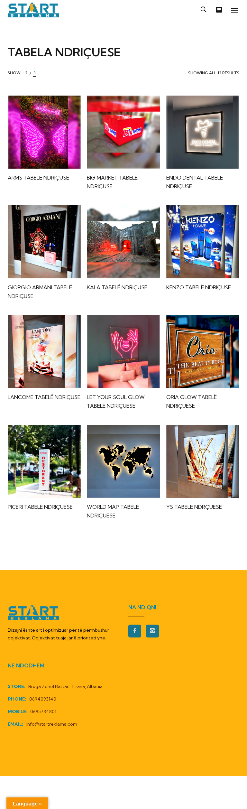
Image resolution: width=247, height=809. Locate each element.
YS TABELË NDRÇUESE (194, 507)
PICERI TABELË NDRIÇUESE (40, 507)
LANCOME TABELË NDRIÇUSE (44, 397)
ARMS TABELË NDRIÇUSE (38, 177)
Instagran (152, 631)
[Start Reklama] (33, 10)
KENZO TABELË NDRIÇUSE (198, 287)
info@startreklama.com (51, 724)
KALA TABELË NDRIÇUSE (117, 287)
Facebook (134, 631)
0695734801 (43, 711)
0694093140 (42, 699)
